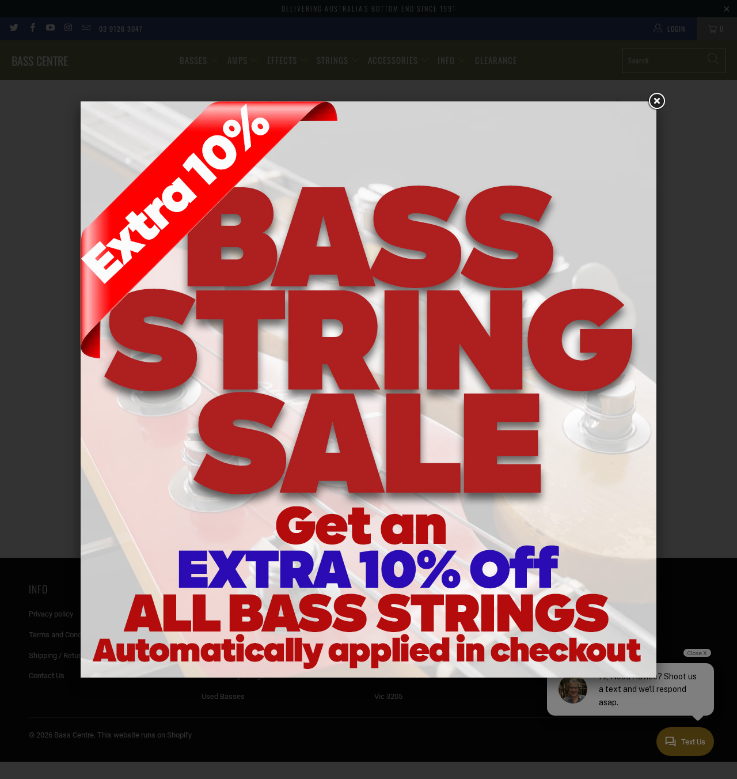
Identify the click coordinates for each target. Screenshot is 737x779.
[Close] (656, 101)
